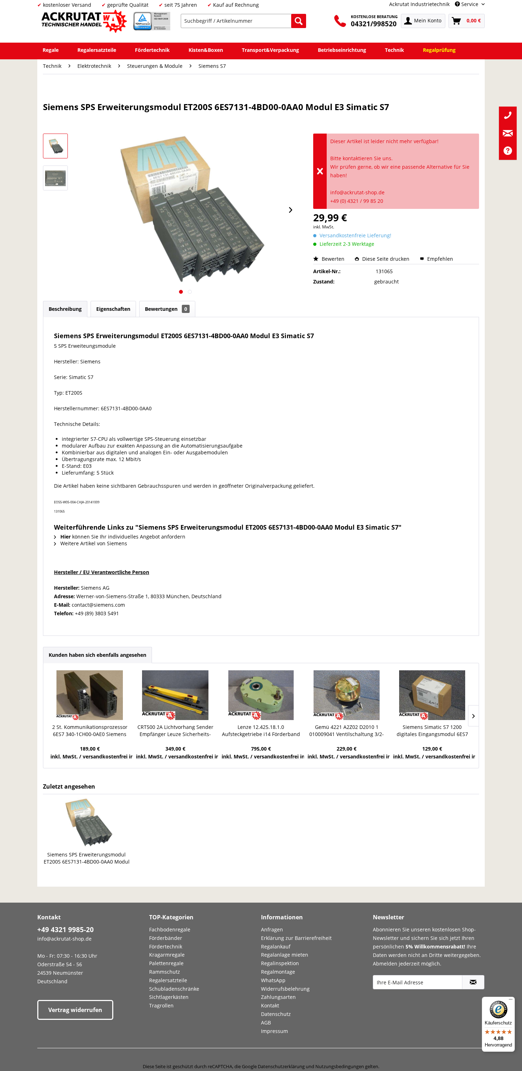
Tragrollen (161, 1005)
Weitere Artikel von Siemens (93, 543)
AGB (266, 1022)
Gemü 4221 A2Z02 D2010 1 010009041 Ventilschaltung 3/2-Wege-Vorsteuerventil (346, 731)
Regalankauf (275, 946)
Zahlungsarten (278, 997)
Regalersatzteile (168, 980)
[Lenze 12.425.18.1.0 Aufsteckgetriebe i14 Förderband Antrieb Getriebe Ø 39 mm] (261, 695)
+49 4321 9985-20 (65, 929)
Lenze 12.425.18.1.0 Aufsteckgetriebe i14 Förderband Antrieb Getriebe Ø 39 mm (261, 731)
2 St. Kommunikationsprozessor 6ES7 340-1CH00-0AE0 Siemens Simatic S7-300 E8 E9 (89, 731)
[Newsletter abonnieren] (473, 982)
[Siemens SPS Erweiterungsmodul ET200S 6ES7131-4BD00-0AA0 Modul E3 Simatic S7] (86, 823)
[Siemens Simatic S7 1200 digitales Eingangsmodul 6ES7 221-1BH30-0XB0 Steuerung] (432, 695)
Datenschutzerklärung (281, 1066)
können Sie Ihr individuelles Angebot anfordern (122, 536)
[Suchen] (298, 21)
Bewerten (333, 258)
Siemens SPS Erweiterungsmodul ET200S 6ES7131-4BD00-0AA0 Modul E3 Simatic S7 (87, 858)
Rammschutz (164, 971)
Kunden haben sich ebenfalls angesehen (97, 654)
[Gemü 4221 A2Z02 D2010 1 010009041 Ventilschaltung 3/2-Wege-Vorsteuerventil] (347, 695)
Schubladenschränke (174, 988)
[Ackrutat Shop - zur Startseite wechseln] (85, 22)
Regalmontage (278, 971)
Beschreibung (65, 308)
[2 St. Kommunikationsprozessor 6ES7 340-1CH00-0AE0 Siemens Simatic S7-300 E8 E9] (89, 695)
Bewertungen (166, 308)
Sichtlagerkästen (169, 997)
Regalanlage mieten (284, 954)
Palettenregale (166, 963)
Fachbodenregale (169, 929)
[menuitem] (243, 21)
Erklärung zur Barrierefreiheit (296, 938)
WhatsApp (273, 980)
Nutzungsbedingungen (339, 1066)
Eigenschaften (113, 308)
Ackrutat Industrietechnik (419, 4)
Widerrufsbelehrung (285, 988)
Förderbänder (165, 938)
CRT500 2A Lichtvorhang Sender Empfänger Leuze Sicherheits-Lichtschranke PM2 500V (175, 731)
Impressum (274, 1031)
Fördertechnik (165, 946)
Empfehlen (439, 258)
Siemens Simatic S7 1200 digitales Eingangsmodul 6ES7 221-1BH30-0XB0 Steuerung (432, 731)
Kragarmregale (167, 954)
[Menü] (510, 1001)
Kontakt (270, 1005)
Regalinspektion (280, 963)
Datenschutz (276, 1014)
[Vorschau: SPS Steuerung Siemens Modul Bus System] (55, 146)
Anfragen (272, 929)
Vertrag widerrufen (75, 1010)
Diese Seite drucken (386, 258)
